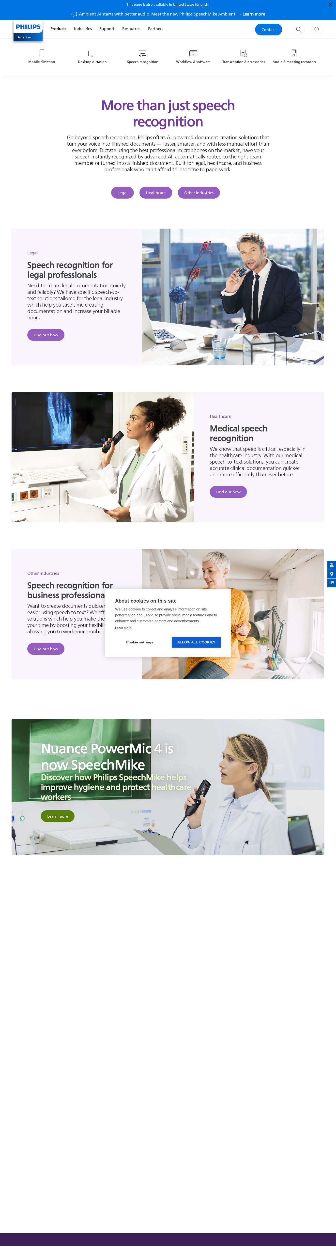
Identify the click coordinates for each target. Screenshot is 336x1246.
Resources (131, 28)
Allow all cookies (196, 642)
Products (58, 28)
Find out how (46, 334)
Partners (155, 28)
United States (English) (191, 4)
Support (107, 28)
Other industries (199, 192)
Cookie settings (139, 642)
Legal (122, 192)
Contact (268, 29)
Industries (83, 28)
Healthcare (156, 192)
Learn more (57, 816)
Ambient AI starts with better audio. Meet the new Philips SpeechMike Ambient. (172, 14)
